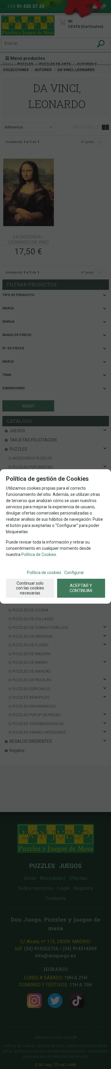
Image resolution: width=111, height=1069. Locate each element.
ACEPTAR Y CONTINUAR (81, 588)
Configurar (74, 572)
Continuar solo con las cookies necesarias (30, 588)
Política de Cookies (38, 554)
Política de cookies (44, 572)
